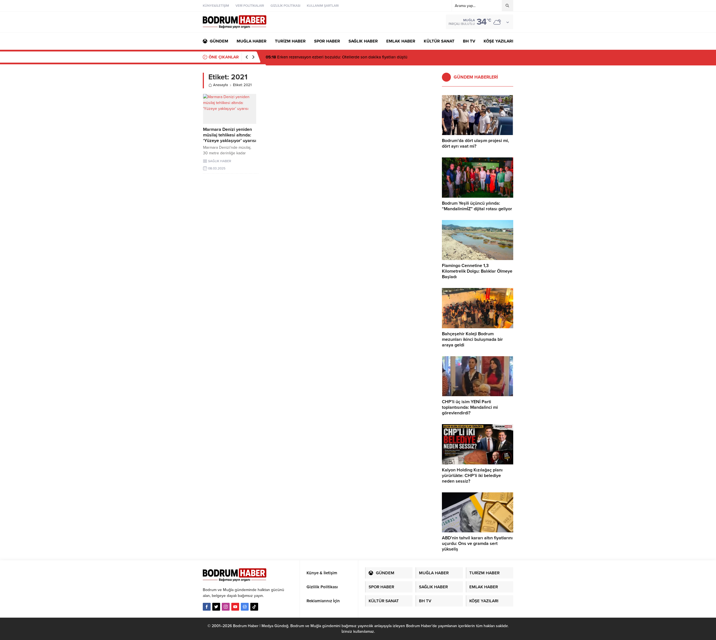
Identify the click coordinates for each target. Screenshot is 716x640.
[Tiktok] (254, 607)
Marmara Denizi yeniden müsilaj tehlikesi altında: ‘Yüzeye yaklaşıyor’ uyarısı (229, 135)
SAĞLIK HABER (219, 161)
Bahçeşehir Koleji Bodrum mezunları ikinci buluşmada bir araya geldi (472, 339)
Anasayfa (220, 85)
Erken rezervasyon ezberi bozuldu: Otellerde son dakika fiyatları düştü (336, 57)
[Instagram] (226, 607)
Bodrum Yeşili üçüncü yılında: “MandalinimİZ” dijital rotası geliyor (477, 206)
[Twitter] (216, 607)
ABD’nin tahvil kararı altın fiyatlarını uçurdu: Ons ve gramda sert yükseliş (477, 543)
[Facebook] (207, 607)
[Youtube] (235, 607)
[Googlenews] (245, 607)
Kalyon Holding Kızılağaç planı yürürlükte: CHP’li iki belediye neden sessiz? (472, 475)
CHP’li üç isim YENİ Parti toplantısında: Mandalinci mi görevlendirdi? (470, 407)
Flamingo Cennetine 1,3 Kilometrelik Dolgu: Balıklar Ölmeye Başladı (477, 271)
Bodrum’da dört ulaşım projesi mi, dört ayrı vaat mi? (475, 143)
